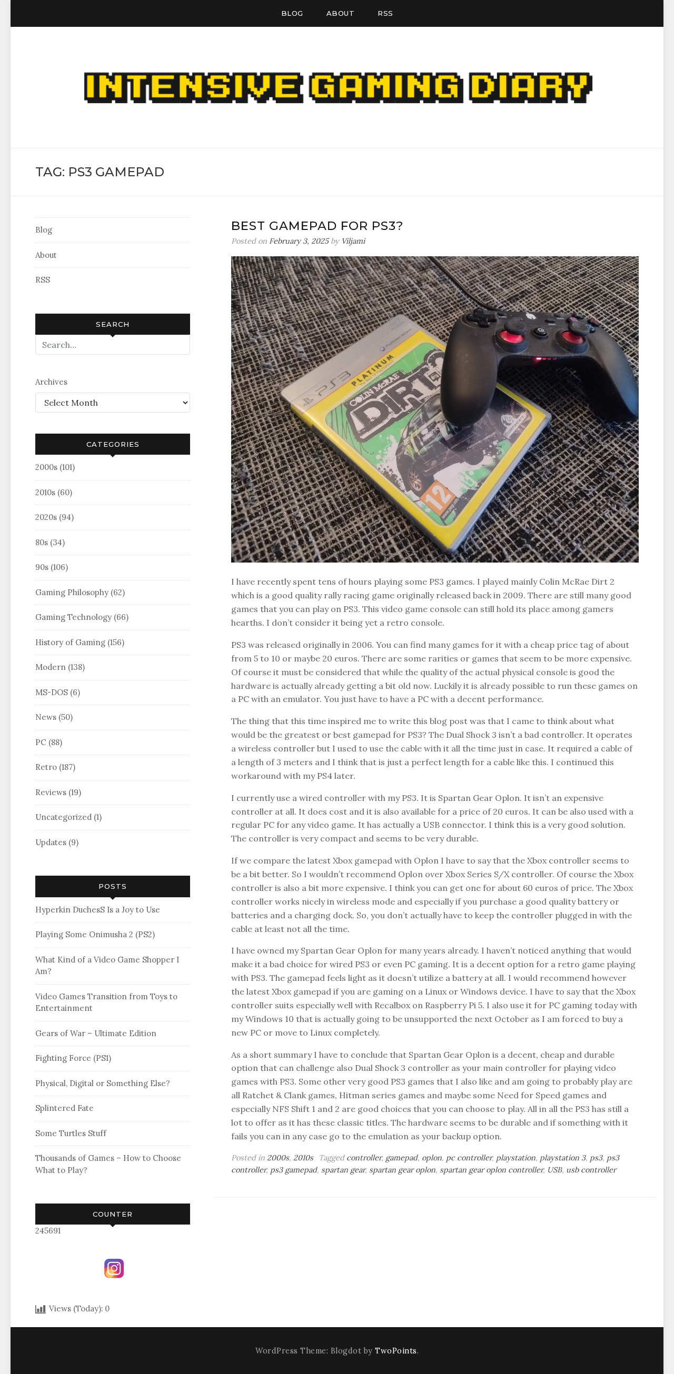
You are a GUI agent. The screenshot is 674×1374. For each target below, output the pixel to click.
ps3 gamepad (293, 1170)
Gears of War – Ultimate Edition (95, 1033)
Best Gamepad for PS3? (317, 225)
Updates (50, 842)
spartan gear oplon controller (491, 1170)
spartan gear (343, 1170)
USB (554, 1170)
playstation (516, 1157)
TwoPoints (396, 1351)
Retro (46, 767)
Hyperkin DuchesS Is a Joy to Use (97, 910)
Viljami (353, 241)
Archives (51, 382)
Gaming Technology (73, 617)
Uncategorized (63, 817)
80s (41, 542)
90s (41, 567)
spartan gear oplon (402, 1170)
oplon (432, 1157)
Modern (50, 667)
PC (40, 742)
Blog (292, 13)
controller (363, 1157)
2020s (46, 517)
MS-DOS (51, 692)
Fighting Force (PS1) (73, 1058)
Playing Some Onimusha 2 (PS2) (95, 934)
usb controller (591, 1170)
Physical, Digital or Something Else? (102, 1083)
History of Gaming (70, 642)
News (45, 717)
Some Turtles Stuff (70, 1133)
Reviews (50, 792)
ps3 (596, 1157)
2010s (45, 492)
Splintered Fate (64, 1108)
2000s (46, 467)
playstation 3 (563, 1157)
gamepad (401, 1157)
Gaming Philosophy (71, 592)
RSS (385, 13)
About (340, 13)
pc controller (469, 1157)
